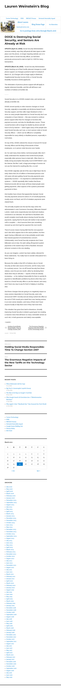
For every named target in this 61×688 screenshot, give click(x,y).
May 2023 (9, 545)
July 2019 (9, 592)
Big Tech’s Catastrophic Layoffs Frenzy (18, 388)
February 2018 (10, 630)
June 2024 (9, 525)
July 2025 (9, 507)
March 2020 (10, 583)
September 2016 (11, 668)
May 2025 (9, 509)
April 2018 (9, 626)
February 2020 (10, 585)
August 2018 (10, 617)
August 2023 (10, 538)
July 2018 (9, 619)
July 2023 (9, 540)
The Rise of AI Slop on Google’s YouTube (19, 393)
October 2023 (10, 534)
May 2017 (9, 650)
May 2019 (9, 596)
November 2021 (11, 565)
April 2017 (9, 652)
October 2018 (10, 612)
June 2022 (9, 563)
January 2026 (10, 498)
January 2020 (10, 587)
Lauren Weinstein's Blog (27, 6)
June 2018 (9, 621)
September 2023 (11, 536)
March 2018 (10, 628)
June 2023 (9, 543)
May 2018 (9, 623)
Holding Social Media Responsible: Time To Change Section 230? (14, 328)
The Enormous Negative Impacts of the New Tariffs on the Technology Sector (36, 328)
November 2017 (11, 637)
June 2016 (9, 675)
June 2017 (9, 648)
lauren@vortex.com (23, 27)
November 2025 (11, 500)
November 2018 (11, 610)
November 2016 (11, 664)
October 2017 (10, 639)
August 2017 (10, 643)
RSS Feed (9, 430)
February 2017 (10, 657)
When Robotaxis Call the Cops (15, 384)
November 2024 (11, 520)
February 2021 (10, 576)
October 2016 (10, 666)
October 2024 (10, 522)
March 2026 (10, 493)
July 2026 (9, 487)
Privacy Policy (10, 428)
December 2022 (11, 554)
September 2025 (11, 502)
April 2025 (9, 511)
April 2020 (9, 581)
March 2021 (10, 574)
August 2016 (10, 670)
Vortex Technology (12, 18)
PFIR (22, 18)
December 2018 (11, 608)
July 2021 (9, 570)
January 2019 (10, 605)
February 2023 (10, 552)
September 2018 (11, 614)
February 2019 (10, 603)
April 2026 (9, 491)
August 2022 (10, 558)
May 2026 (9, 489)
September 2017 (11, 641)
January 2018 (10, 632)
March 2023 (10, 549)
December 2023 (11, 529)
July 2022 (9, 561)
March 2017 (10, 655)
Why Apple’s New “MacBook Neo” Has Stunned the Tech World (26, 404)
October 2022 (10, 556)
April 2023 (9, 547)
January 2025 (10, 516)
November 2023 (11, 531)
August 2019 (10, 590)
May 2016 (9, 677)
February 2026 (10, 496)
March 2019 (10, 601)
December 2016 (11, 661)
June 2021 (9, 572)
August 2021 (10, 567)
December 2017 (11, 634)
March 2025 (10, 513)
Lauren (6, 333)
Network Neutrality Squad (47, 18)
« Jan (13, 471)
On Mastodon (53, 24)
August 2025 (10, 505)
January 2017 (10, 659)
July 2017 (9, 646)
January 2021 (10, 578)
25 (20, 464)
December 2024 (11, 518)
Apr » (38, 471)
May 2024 (9, 527)
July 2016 (9, 673)
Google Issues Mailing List (14, 426)
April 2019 (9, 599)
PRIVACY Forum (31, 18)
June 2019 (9, 594)
